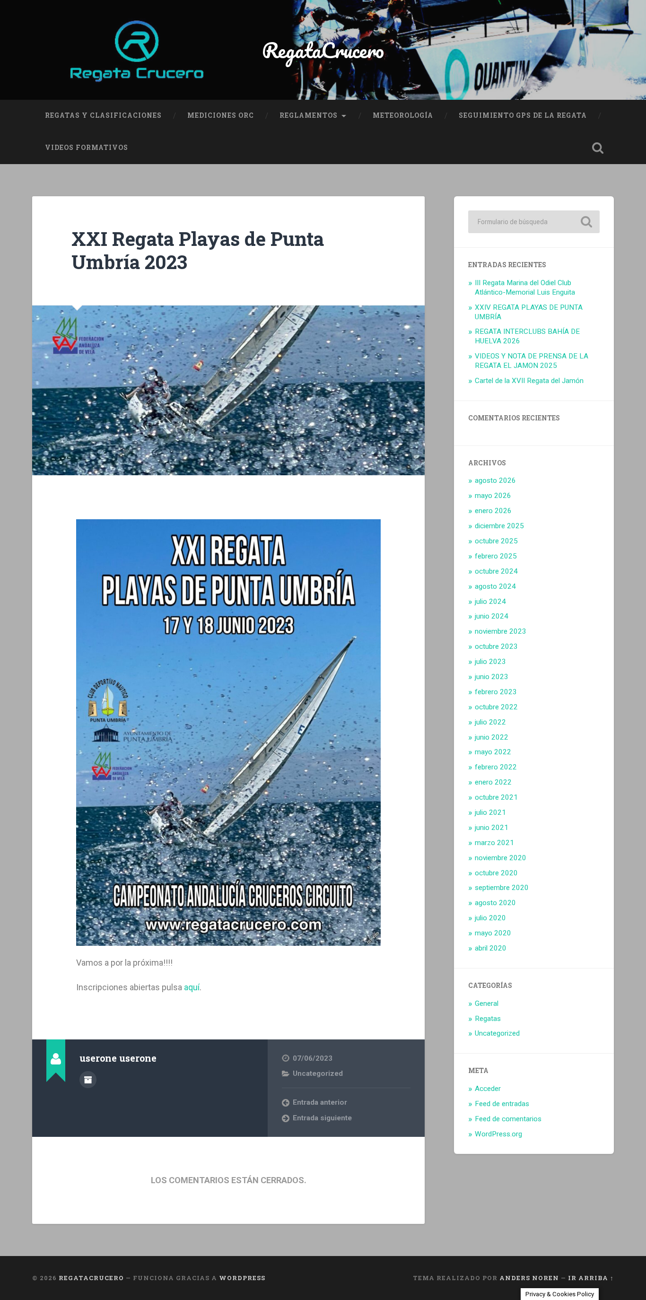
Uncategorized (318, 1073)
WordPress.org (498, 1134)
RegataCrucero (323, 50)
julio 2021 (490, 812)
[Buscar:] (534, 221)
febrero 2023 (496, 692)
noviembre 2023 (500, 631)
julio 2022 (490, 722)
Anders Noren (529, 1278)
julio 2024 (490, 601)
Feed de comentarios (508, 1119)
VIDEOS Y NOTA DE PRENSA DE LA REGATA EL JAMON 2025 (531, 361)
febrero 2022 (496, 767)
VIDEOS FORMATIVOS (86, 147)
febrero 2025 (496, 556)
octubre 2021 (496, 797)
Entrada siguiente (322, 1118)
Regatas (488, 1018)
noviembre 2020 (500, 858)
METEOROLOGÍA (403, 115)
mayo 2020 (493, 933)
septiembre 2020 (502, 887)
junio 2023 (491, 676)
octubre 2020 (496, 873)
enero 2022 (493, 782)
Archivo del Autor (87, 1079)
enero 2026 (493, 510)
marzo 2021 (494, 842)
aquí (192, 987)
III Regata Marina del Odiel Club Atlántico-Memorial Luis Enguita (525, 288)
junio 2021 (491, 827)
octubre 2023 (496, 646)
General (486, 1003)
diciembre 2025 (499, 526)
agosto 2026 (495, 480)
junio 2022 (491, 737)
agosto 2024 (495, 586)
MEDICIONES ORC (220, 115)
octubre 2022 (496, 707)
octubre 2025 (496, 541)
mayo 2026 (493, 495)
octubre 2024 (496, 571)
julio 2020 (490, 918)
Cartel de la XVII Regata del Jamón (529, 380)
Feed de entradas (502, 1103)
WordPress (242, 1278)
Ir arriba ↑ (591, 1278)
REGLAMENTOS (308, 115)
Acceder (488, 1088)
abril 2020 (490, 948)
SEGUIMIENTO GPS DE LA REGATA (523, 115)
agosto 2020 (495, 903)
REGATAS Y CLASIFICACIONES (103, 115)
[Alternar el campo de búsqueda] (598, 148)
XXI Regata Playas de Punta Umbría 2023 (197, 250)
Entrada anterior (320, 1102)
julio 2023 (490, 661)
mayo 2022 (493, 752)
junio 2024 (491, 616)
